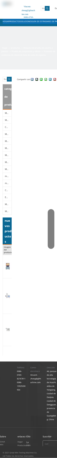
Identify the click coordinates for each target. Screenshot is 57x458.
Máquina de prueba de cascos (8, 169)
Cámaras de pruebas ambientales (8, 127)
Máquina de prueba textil (8, 155)
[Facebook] (52, 453)
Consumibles (8, 190)
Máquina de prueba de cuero (8, 120)
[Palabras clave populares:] (47, 8)
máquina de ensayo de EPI (8, 176)
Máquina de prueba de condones (8, 204)
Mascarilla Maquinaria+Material (8, 211)
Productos (21, 445)
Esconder (8, 197)
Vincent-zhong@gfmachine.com (28, 10)
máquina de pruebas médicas (8, 183)
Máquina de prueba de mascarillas (8, 148)
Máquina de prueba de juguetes (8, 162)
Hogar (20, 442)
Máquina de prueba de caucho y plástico (8, 134)
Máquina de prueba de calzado (8, 113)
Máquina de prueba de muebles (8, 141)
